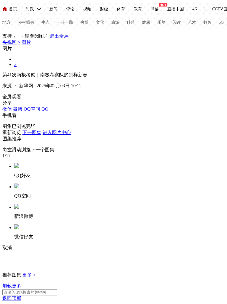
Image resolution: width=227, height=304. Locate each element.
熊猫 (154, 9)
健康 (146, 22)
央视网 (9, 42)
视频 (87, 9)
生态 (45, 22)
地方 (6, 22)
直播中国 (175, 9)
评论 (70, 9)
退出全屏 (59, 35)
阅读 (177, 22)
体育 (121, 9)
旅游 (115, 22)
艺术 (192, 22)
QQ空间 (32, 109)
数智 (207, 22)
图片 (26, 42)
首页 (13, 9)
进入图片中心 (57, 132)
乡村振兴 (26, 22)
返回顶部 (11, 298)
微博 (17, 109)
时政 (30, 9)
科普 (131, 22)
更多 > (29, 274)
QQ (44, 109)
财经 (104, 9)
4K (194, 9)
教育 (138, 9)
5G (221, 22)
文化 (100, 22)
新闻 (53, 9)
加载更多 (11, 285)
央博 (84, 22)
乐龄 (161, 22)
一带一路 (65, 22)
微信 (7, 109)
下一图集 (31, 132)
